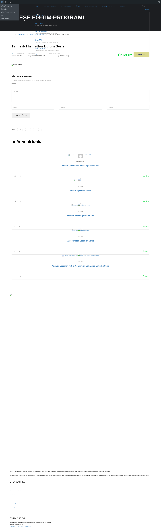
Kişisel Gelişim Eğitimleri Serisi (80, 216)
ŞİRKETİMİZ (40, 15)
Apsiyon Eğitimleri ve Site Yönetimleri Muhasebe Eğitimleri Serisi (80, 266)
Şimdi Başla (141, 55)
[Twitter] (29, 129)
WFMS (80, 186)
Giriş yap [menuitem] (8, 2)
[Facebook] (19, 129)
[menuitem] (2, 2)
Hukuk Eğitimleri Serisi (80, 191)
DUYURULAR (40, 48)
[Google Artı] (24, 129)
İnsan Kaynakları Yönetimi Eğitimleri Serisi (80, 166)
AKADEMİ (39, 23)
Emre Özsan (80, 161)
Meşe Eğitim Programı (36, 56)
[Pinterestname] (34, 129)
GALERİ (38, 40)
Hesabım (122, 6)
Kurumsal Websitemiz (50, 6)
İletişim (78, 6)
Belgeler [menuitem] (4, 9)
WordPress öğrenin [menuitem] (8, 12)
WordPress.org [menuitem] (6, 6)
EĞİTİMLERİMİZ (41, 32)
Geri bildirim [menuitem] (5, 18)
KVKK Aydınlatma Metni (108, 6)
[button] (35, 54)
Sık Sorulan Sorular (66, 6)
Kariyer (37, 6)
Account (147, 9)
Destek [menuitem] (3, 15)
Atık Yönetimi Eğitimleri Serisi (80, 241)
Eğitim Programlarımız (91, 6)
